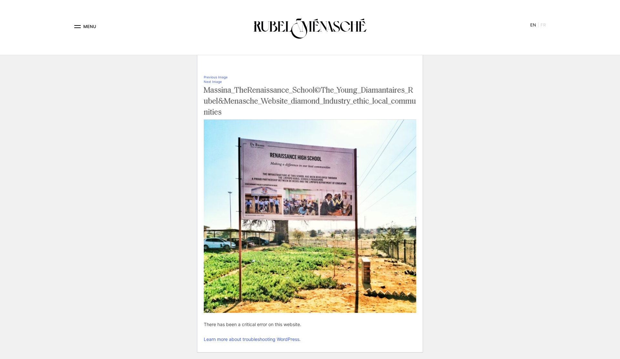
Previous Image (216, 77)
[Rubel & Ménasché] (310, 27)
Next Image (213, 82)
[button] (77, 26)
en (533, 24)
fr (543, 24)
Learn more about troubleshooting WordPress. (252, 339)
